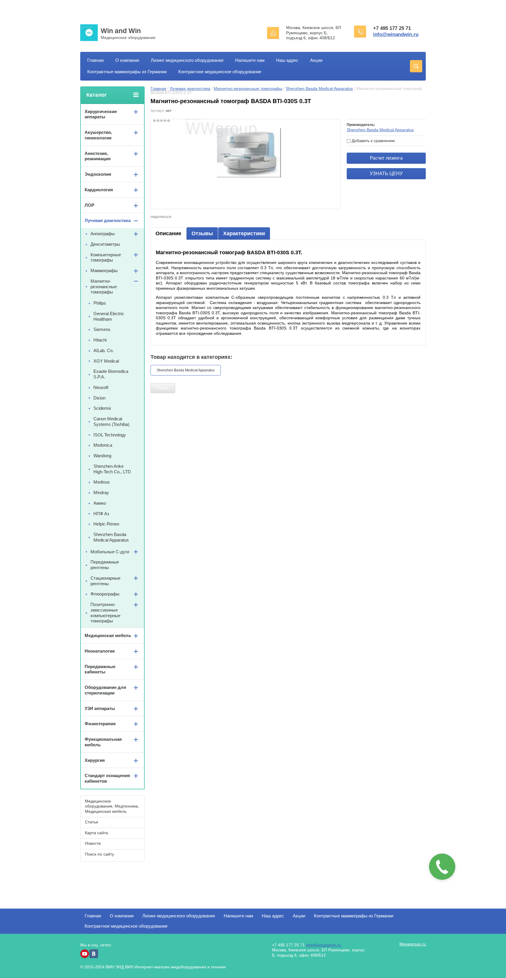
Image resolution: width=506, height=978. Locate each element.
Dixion (99, 397)
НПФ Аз (101, 513)
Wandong (102, 455)
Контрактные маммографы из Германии (127, 71)
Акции (316, 60)
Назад (163, 387)
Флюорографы (104, 593)
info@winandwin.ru (395, 34)
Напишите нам (249, 60)
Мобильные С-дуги (109, 551)
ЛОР (89, 205)
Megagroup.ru (412, 944)
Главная (95, 60)
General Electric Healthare (108, 316)
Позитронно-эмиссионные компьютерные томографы (105, 612)
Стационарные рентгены (105, 581)
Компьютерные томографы (105, 257)
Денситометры (105, 244)
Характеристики (244, 233)
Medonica (102, 445)
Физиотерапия (100, 723)
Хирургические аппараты (101, 114)
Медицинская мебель (108, 635)
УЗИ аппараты (100, 708)
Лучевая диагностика (190, 88)
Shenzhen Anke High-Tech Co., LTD (112, 469)
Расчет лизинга (386, 158)
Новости (93, 843)
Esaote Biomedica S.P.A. (110, 374)
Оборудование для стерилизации (105, 690)
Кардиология (99, 189)
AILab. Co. (103, 350)
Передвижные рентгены (104, 564)
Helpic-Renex (106, 523)
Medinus (101, 481)
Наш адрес (287, 60)
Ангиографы (102, 233)
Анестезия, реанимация (98, 156)
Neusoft (100, 387)
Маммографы (104, 270)
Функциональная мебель (103, 742)
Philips (99, 303)
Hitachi (100, 339)
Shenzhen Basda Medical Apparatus (319, 88)
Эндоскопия (98, 174)
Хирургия (95, 760)
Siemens (101, 329)
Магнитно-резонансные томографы (248, 88)
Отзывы (202, 233)
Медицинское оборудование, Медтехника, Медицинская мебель (112, 806)
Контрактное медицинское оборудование (219, 71)
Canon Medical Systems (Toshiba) (111, 421)
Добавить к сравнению (373, 140)
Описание (168, 233)
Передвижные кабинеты (100, 669)
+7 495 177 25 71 (392, 28)
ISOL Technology (109, 434)
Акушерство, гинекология (98, 135)
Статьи (91, 822)
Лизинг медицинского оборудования (187, 60)
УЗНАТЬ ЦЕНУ (386, 173)
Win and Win (121, 31)
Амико (99, 503)
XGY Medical (106, 361)
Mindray (101, 492)
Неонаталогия (100, 650)
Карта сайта (96, 832)
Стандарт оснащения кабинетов (107, 778)
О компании (127, 60)
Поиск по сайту (99, 854)
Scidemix (102, 408)
